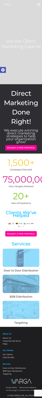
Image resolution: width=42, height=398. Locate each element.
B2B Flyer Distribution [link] (12, 371)
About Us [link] (7, 338)
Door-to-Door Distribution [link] (14, 368)
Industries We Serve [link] (12, 341)
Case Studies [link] (8, 357)
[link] (3, 70)
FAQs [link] (5, 344)
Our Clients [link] (8, 354)
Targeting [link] (7, 374)
